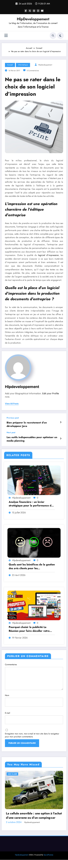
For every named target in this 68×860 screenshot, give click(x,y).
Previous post (13, 418)
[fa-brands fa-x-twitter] (29, 10)
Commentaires (11, 664)
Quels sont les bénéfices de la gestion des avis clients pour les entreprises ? (32, 566)
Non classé (16, 774)
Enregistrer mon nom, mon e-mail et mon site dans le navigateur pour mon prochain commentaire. (32, 735)
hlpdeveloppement (45, 65)
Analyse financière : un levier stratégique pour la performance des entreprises (31, 504)
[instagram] (38, 10)
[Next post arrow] (60, 439)
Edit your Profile (50, 393)
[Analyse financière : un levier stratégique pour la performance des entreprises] (34, 479)
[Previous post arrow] (60, 422)
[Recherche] (53, 35)
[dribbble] (34, 10)
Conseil (10, 65)
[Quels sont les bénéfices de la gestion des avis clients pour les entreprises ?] (34, 542)
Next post (11, 432)
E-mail (7, 712)
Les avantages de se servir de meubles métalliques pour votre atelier (36, 821)
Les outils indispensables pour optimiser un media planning (32, 439)
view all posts (12, 403)
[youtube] (42, 10)
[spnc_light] (60, 35)
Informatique (23, 65)
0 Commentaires (33, 70)
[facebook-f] (25, 10)
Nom (7, 695)
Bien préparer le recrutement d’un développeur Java (27, 424)
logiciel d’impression (48, 255)
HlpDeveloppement (33, 19)
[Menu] (6, 35)
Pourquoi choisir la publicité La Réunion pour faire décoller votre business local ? (29, 629)
